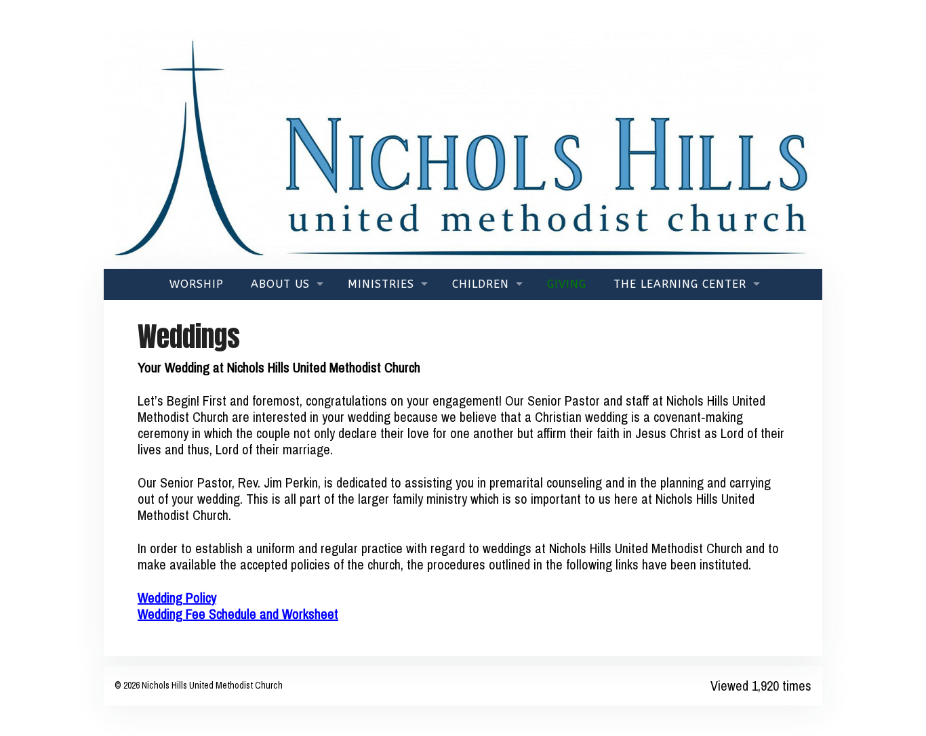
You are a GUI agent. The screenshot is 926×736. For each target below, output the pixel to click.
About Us (280, 284)
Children (480, 284)
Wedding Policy (177, 597)
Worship (196, 284)
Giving (566, 284)
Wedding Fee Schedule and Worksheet (238, 614)
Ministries (381, 284)
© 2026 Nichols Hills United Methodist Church (199, 685)
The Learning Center (679, 284)
